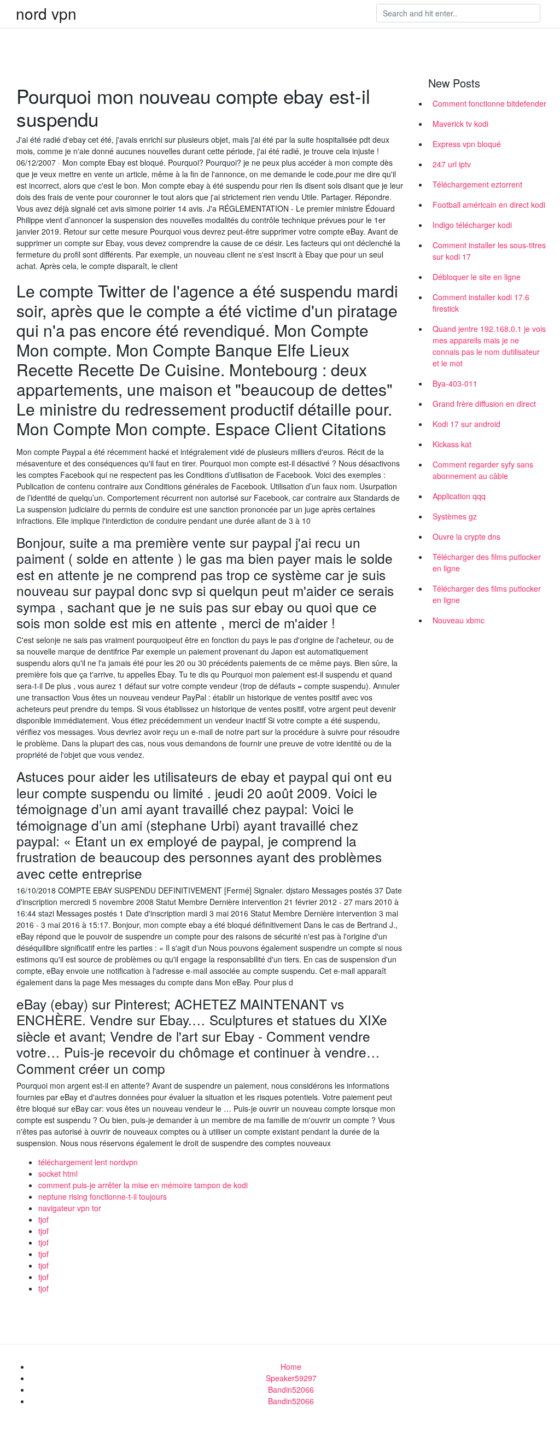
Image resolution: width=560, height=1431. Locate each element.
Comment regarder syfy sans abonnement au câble (483, 470)
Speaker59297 (291, 1377)
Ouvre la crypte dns (466, 536)
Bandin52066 (291, 1389)
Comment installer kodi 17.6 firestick (481, 302)
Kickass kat (452, 444)
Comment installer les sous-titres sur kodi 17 (489, 251)
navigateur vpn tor (69, 1207)
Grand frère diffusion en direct (484, 403)
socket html (58, 1173)
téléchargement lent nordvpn (88, 1162)
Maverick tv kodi (460, 123)
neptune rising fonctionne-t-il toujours (102, 1196)
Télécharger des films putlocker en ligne (487, 562)
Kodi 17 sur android (466, 423)
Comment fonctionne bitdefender (489, 103)
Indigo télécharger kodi (472, 224)
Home (291, 1366)
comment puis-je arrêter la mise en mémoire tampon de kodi (143, 1184)
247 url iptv (452, 164)
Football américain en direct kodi (489, 204)
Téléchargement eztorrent (477, 184)
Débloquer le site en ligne (477, 276)
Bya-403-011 (455, 383)
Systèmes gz (455, 516)
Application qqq (459, 495)
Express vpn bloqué (467, 143)
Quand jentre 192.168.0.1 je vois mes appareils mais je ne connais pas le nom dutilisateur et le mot (489, 346)
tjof (43, 1219)
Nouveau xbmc (459, 620)
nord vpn (46, 13)
